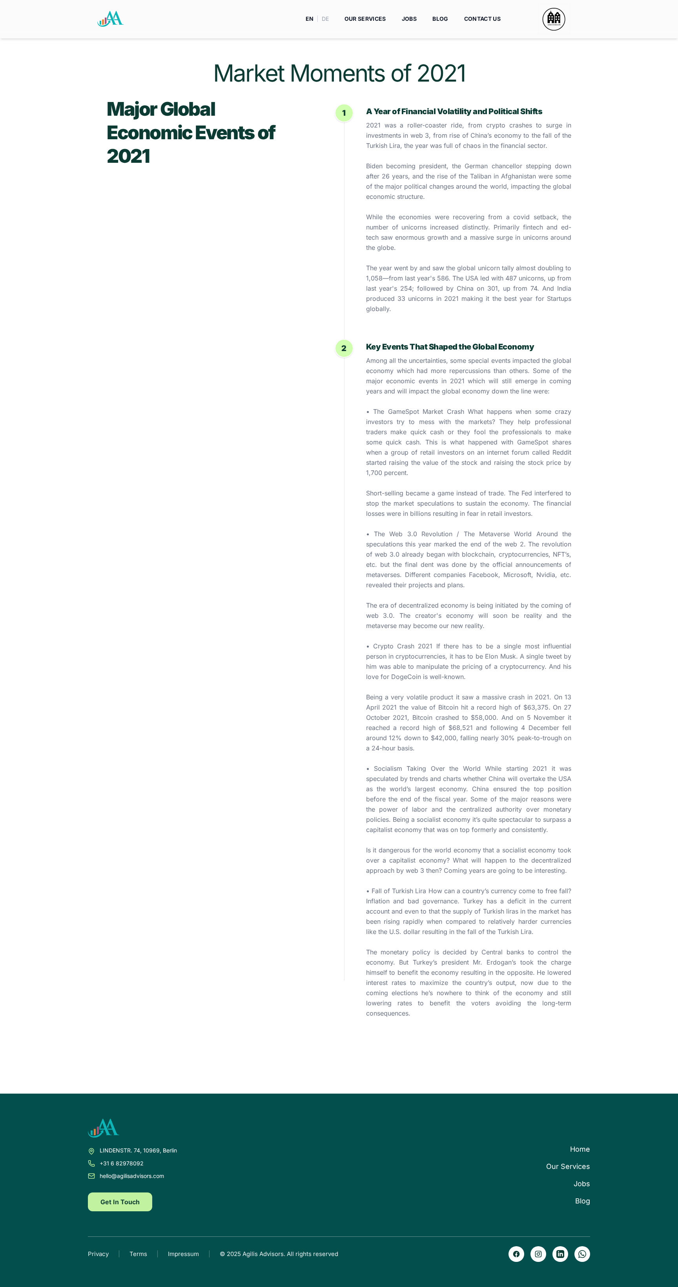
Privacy (98, 1254)
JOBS (409, 18)
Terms (138, 1254)
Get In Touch (120, 1202)
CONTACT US (482, 18)
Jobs (582, 1184)
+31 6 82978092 (122, 1163)
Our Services (568, 1166)
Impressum (183, 1254)
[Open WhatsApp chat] (582, 1254)
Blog (582, 1201)
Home (580, 1149)
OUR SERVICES (365, 18)
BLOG (440, 18)
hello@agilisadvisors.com (132, 1175)
